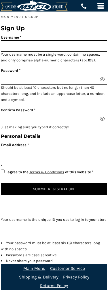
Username (10, 37)
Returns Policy (54, 285)
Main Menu (11, 17)
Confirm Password (17, 110)
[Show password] (102, 79)
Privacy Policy (76, 277)
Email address (13, 145)
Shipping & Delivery (38, 277)
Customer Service (67, 268)
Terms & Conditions (46, 172)
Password (9, 70)
